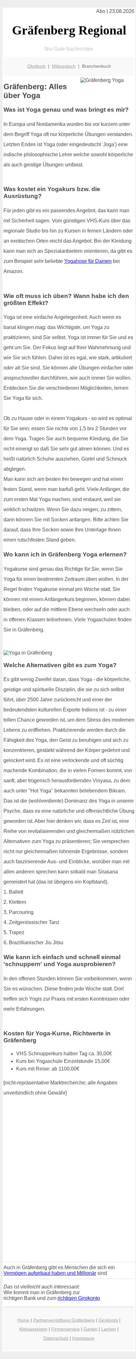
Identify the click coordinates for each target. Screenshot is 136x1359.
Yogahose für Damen (88, 261)
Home (23, 1320)
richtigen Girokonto (79, 1298)
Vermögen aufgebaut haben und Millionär (49, 1273)
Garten (90, 1328)
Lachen (108, 1328)
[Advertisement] (68, 1186)
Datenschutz (55, 1338)
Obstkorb (36, 66)
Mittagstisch (64, 66)
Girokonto (108, 1320)
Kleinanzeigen (33, 1328)
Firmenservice (65, 1328)
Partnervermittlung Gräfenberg (64, 1320)
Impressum (83, 1338)
